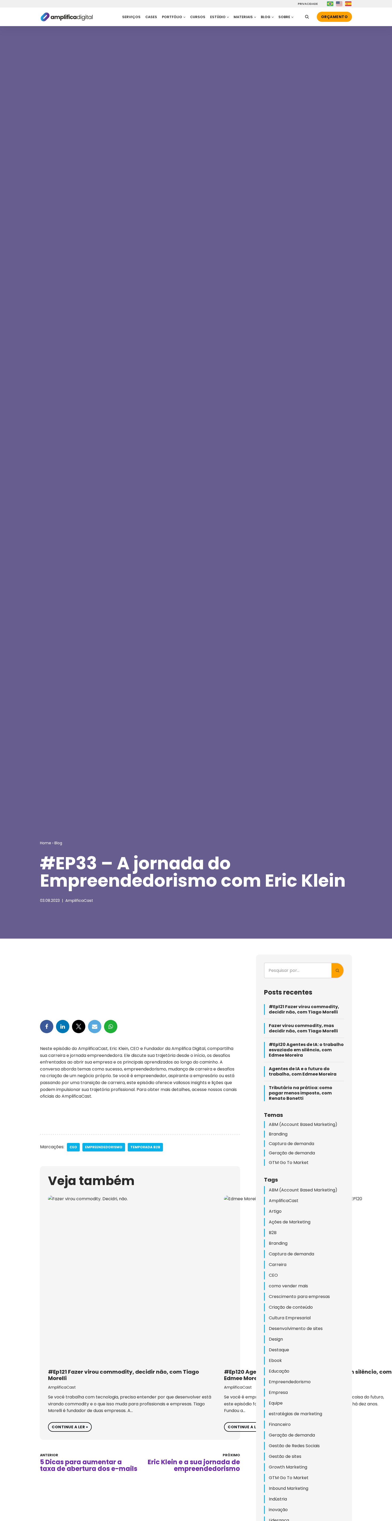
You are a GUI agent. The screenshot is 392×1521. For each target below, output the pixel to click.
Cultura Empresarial (290, 1318)
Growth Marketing (288, 1467)
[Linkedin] (62, 1026)
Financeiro (280, 1424)
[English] (339, 3)
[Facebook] (46, 1026)
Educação (279, 1371)
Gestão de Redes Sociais (294, 1446)
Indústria (278, 1499)
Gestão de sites (285, 1456)
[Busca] (307, 17)
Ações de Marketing (289, 1222)
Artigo (275, 1211)
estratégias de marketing (295, 1414)
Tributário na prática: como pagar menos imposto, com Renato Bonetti (300, 1093)
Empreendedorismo (103, 1147)
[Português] (330, 3)
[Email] (94, 1026)
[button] (184, 17)
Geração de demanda (292, 1153)
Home (45, 843)
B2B (273, 1233)
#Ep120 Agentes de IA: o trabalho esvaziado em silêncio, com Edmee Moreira (306, 1050)
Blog (58, 843)
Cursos (197, 17)
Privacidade (307, 4)
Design (276, 1339)
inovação (278, 1510)
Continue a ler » (68, 1426)
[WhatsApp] (110, 1026)
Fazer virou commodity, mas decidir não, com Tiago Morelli (303, 1028)
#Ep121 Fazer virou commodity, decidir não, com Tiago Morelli (123, 1375)
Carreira (277, 1265)
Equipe (276, 1403)
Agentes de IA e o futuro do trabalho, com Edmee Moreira (303, 1071)
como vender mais (288, 1286)
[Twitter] (78, 1026)
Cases (151, 17)
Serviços (131, 17)
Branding (278, 1134)
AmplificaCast (79, 900)
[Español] (348, 3)
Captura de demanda (291, 1144)
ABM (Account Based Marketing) (303, 1124)
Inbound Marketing (288, 1488)
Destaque (279, 1350)
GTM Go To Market (289, 1162)
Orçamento (334, 16)
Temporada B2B (145, 1147)
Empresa (278, 1392)
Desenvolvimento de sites (296, 1328)
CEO (73, 1147)
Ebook (275, 1360)
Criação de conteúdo (291, 1307)
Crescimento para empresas (299, 1296)
